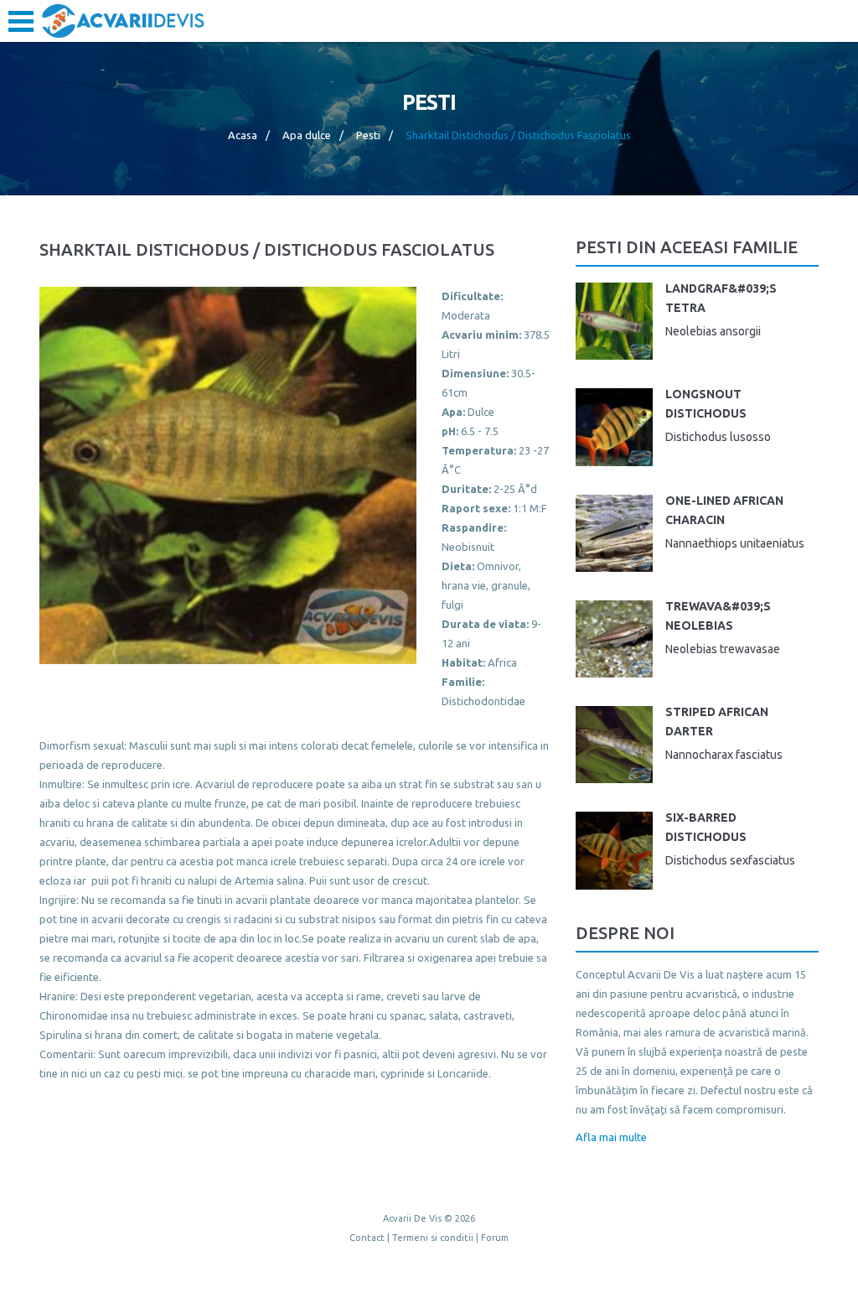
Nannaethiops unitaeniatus (734, 543)
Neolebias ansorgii (713, 331)
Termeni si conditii (432, 1238)
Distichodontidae (483, 701)
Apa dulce (306, 135)
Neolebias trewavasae (722, 649)
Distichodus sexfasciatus (730, 860)
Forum (495, 1238)
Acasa (242, 135)
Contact (367, 1238)
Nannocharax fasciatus (724, 754)
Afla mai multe (611, 1137)
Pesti (368, 135)
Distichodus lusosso (718, 437)
